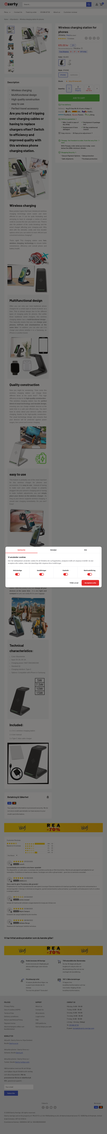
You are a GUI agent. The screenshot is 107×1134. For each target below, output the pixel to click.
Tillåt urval (74, 583)
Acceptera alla (90, 583)
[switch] (17, 574)
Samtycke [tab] (21, 550)
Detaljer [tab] (53, 550)
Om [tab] (85, 550)
